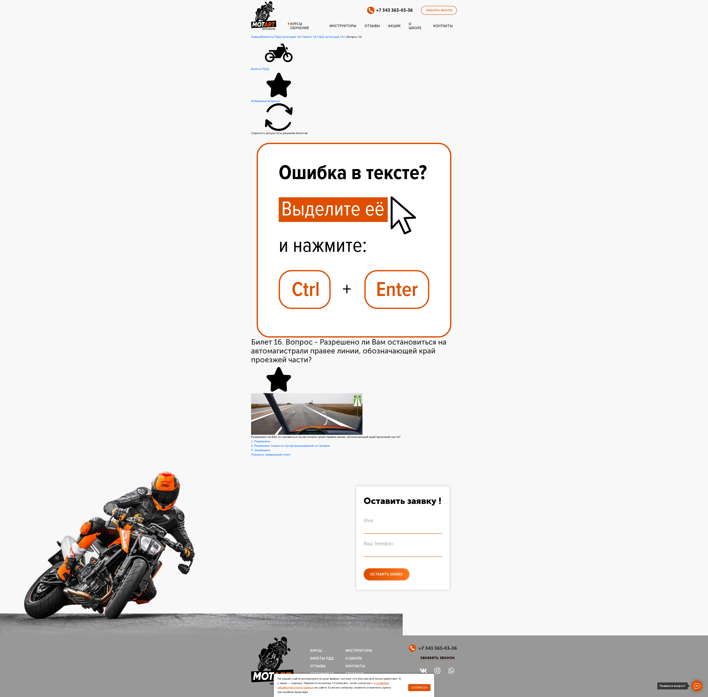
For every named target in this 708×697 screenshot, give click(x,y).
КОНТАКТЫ (355, 666)
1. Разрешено (260, 441)
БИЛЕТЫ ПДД (322, 658)
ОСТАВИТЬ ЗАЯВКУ (386, 574)
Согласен (419, 687)
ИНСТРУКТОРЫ (358, 651)
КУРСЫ (316, 651)
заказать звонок (437, 657)
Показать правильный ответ (271, 454)
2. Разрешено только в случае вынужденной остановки (290, 445)
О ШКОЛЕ (353, 658)
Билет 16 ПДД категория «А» (324, 37)
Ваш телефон (378, 543)
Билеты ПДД (260, 69)
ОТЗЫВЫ (318, 666)
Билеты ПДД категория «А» (282, 37)
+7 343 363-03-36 (394, 10)
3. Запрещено (260, 450)
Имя (368, 520)
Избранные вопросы (265, 101)
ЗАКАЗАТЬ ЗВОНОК (439, 10)
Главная (256, 37)
